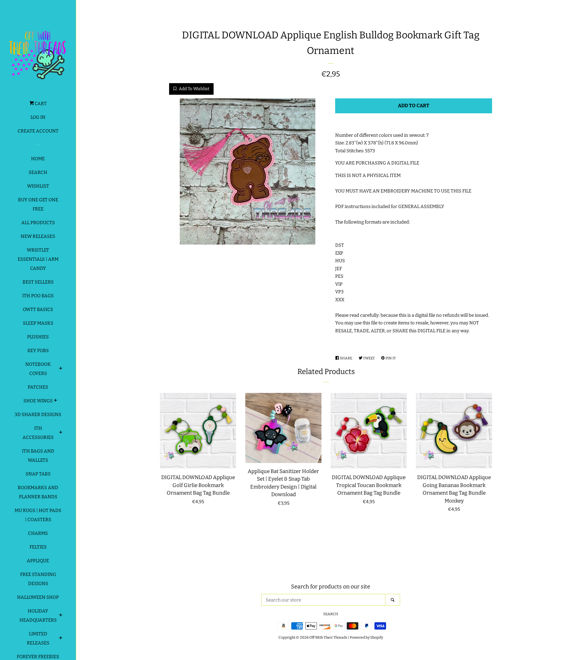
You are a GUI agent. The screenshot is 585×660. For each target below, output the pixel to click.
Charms (38, 533)
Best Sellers (38, 282)
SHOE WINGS (38, 401)
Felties (38, 547)
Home (38, 158)
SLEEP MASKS (38, 323)
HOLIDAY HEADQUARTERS (38, 615)
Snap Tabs (38, 474)
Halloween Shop (38, 597)
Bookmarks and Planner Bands (38, 492)
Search (38, 172)
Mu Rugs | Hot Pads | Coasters (38, 515)
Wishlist (38, 186)
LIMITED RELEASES (38, 638)
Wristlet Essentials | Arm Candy (38, 259)
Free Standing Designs (38, 579)
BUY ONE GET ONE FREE (38, 204)
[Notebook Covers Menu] (61, 369)
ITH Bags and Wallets (38, 455)
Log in (37, 117)
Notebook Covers (38, 369)
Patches (38, 387)
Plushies (38, 337)
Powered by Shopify (366, 637)
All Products (38, 222)
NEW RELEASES (38, 236)
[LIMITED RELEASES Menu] (61, 639)
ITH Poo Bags (38, 295)
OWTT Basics (38, 309)
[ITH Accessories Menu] (61, 433)
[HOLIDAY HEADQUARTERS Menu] (61, 616)
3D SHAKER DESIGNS (38, 414)
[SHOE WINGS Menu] (55, 401)
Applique (38, 560)
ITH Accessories (38, 432)
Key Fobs (38, 350)
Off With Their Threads (328, 637)
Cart (40, 103)
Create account (38, 131)
